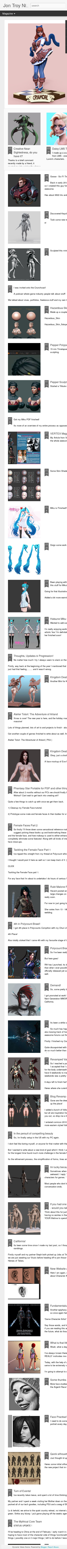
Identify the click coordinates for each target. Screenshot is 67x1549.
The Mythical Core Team (28, 1521)
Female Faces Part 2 (26, 825)
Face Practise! (58, 1417)
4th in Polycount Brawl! (27, 924)
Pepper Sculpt (58, 382)
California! (20, 1241)
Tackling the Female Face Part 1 (32, 850)
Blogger (44, 1547)
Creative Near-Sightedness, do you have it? (25, 152)
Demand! (55, 985)
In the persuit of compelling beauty (33, 1133)
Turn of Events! (22, 1491)
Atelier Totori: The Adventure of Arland (36, 714)
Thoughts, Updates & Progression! (33, 656)
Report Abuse (53, 1547)
